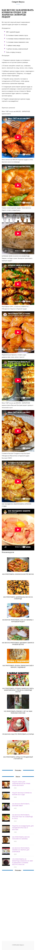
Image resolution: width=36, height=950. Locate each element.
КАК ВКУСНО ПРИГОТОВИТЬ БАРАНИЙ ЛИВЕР (21, 805)
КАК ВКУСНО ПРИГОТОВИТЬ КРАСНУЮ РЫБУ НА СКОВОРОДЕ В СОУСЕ (22, 816)
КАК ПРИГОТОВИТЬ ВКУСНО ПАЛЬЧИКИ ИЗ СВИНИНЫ (21, 838)
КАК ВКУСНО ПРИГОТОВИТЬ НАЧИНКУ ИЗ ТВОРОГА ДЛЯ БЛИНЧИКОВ (21, 849)
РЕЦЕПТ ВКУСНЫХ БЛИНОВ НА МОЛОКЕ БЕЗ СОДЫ (22, 793)
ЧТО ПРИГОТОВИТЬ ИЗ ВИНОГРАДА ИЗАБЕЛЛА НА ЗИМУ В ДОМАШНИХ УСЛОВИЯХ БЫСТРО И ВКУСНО (22, 861)
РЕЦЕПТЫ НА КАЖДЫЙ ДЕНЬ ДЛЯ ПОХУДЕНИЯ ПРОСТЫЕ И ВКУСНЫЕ (23, 827)
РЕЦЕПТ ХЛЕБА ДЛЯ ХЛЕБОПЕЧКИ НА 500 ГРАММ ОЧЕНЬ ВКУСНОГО (21, 783)
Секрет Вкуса (18, 2)
